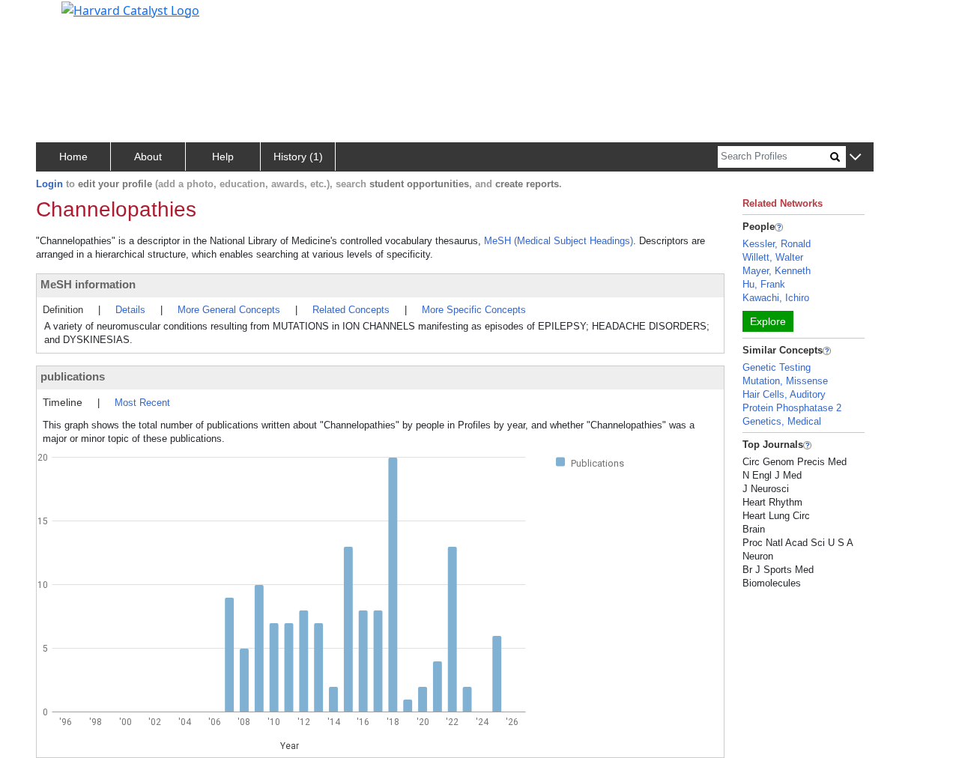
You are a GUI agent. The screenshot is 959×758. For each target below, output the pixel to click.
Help (223, 157)
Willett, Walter (772, 257)
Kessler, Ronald (776, 243)
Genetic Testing (776, 367)
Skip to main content (62, 18)
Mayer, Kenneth (776, 270)
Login (49, 184)
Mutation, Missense (785, 380)
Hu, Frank (763, 284)
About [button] (148, 157)
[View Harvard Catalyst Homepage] (130, 9)
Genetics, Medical (781, 421)
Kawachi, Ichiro (775, 297)
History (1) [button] (298, 157)
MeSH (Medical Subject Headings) (558, 240)
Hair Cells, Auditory (784, 394)
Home (73, 157)
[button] (855, 157)
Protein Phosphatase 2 (791, 407)
